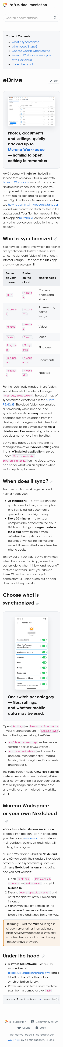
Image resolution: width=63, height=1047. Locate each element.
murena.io (26, 218)
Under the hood (22, 64)
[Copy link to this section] (56, 239)
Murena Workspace (16, 182)
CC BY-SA (14, 1039)
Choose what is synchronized (31, 51)
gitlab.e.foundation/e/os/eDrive (29, 972)
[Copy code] (56, 999)
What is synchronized (26, 42)
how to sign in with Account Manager (33, 204)
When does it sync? (24, 46)
